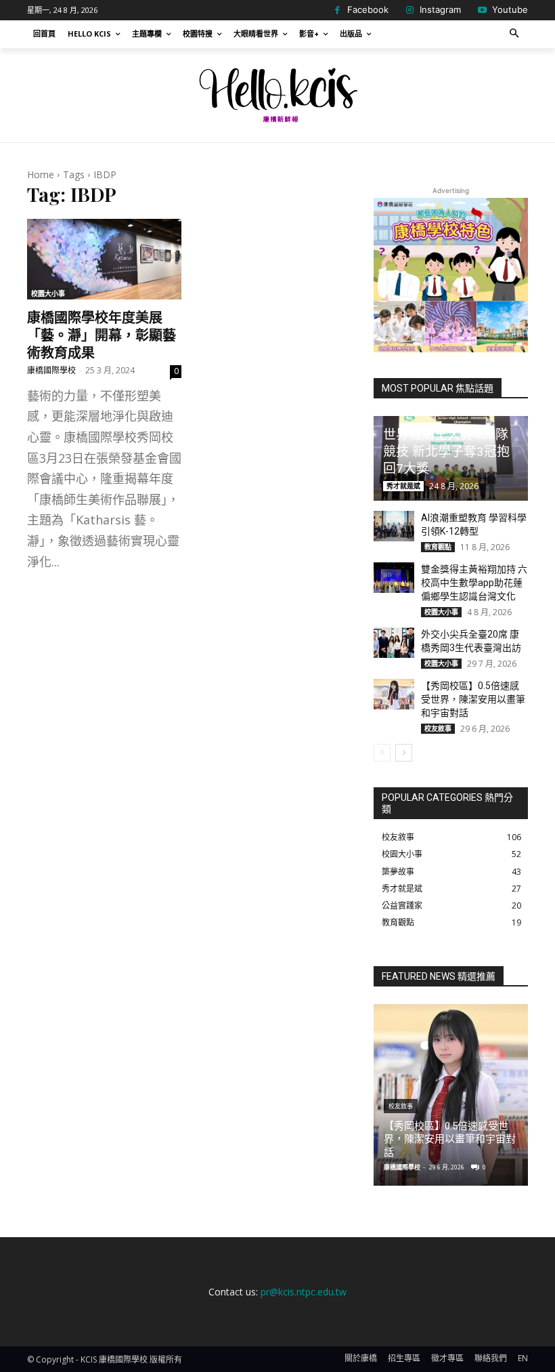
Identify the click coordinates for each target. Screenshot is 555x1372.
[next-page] (403, 753)
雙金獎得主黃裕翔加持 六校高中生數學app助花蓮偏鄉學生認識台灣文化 (474, 582)
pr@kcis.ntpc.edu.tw (304, 1291)
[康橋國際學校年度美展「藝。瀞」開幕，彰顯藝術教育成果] (104, 259)
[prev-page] (382, 753)
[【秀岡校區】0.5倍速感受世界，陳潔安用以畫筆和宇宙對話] (394, 694)
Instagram (440, 9)
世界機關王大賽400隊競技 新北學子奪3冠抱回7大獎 (446, 451)
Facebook (367, 9)
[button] (515, 34)
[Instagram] (409, 10)
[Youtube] (482, 10)
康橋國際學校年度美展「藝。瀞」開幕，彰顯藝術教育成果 (101, 334)
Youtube (510, 9)
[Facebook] (337, 10)
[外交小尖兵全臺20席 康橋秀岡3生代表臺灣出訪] (394, 642)
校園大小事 (48, 293)
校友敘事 (437, 728)
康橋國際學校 (51, 370)
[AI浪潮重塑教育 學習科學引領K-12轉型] (394, 526)
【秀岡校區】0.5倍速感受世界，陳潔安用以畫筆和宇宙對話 (473, 699)
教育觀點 (437, 547)
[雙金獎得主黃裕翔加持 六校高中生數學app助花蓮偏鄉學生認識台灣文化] (394, 577)
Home (40, 174)
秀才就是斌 (403, 486)
